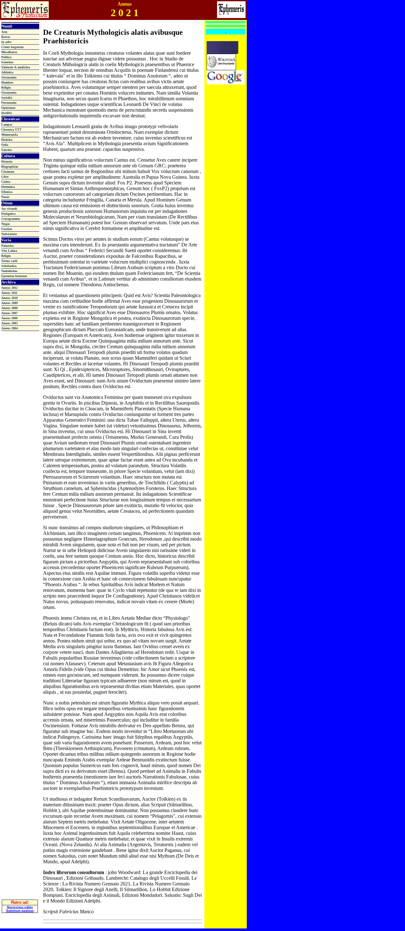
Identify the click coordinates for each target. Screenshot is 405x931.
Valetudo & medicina (15, 67)
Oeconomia (8, 77)
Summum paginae (20, 910)
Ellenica (6, 192)
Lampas (6, 124)
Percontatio (8, 102)
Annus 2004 (9, 328)
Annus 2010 (9, 298)
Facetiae (6, 229)
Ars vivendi (9, 208)
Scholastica (8, 266)
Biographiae (9, 166)
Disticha (6, 139)
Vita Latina (9, 250)
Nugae (5, 224)
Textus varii (9, 261)
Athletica (7, 72)
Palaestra (7, 245)
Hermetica (8, 187)
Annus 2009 (9, 303)
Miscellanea (9, 52)
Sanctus (6, 150)
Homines (7, 82)
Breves (5, 37)
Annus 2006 (9, 318)
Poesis (5, 197)
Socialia (6, 97)
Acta (4, 32)
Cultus (5, 181)
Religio (6, 87)
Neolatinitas (9, 271)
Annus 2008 (9, 308)
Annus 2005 (9, 323)
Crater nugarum (12, 47)
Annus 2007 (9, 313)
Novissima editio (20, 907)
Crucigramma (10, 218)
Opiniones (8, 107)
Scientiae (7, 62)
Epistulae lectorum (14, 276)
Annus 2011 (9, 293)
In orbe (6, 42)
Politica (6, 57)
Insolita (6, 113)
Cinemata (7, 171)
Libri (5, 176)
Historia (6, 161)
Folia (4, 144)
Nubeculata (9, 234)
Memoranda (9, 134)
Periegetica (8, 213)
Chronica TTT (11, 129)
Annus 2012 (9, 287)
